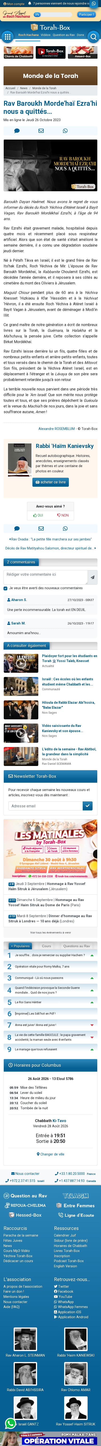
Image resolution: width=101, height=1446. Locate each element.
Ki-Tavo (59, 1121)
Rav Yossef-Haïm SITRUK (75, 1424)
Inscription (62, 1256)
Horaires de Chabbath (70, 1246)
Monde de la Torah (44, 88)
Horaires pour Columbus (37, 1065)
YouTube (65, 1297)
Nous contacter (27, 1174)
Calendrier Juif (65, 1236)
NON (65, 515)
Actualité (48, 666)
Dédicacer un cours (18, 1261)
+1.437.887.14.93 (72, 1181)
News (23, 88)
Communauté (51, 689)
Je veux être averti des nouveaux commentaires (46, 588)
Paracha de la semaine (21, 1236)
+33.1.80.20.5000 (72, 1174)
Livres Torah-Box (67, 1251)
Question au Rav (64, 35)
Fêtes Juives (13, 1241)
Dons (80, 35)
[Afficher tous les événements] (29, 3)
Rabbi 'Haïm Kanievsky (65, 446)
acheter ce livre (53, 482)
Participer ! (86, 14)
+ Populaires (20, 946)
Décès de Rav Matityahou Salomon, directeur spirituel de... (50, 548)
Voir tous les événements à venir (50, 932)
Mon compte (15, 4)
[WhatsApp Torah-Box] (93, 4)
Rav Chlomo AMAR (75, 1390)
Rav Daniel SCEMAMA (56, 763)
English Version (65, 1266)
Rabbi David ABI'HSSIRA (25, 1390)
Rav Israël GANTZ (25, 1424)
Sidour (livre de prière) (71, 1241)
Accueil (10, 88)
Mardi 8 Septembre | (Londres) (50, 918)
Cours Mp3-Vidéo (17, 1251)
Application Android (72, 1317)
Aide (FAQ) (12, 1307)
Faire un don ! (14, 1292)
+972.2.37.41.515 (22, 1181)
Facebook (65, 1292)
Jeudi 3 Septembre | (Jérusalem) (46, 886)
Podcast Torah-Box (69, 1261)
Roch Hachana (28, 35)
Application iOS (69, 1312)
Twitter (63, 1287)
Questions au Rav (76, 946)
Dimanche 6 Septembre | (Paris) (46, 902)
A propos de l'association (23, 1287)
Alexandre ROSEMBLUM (57, 429)
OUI (40, 515)
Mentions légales (16, 1297)
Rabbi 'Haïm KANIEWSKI (75, 1355)
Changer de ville (51, 1154)
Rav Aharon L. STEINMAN (25, 1355)
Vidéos (45, 35)
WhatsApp (65, 1302)
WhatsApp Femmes (72, 1307)
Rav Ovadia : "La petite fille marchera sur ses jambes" (51, 539)
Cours (46, 946)
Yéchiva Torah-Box (18, 1256)
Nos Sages (49, 712)
